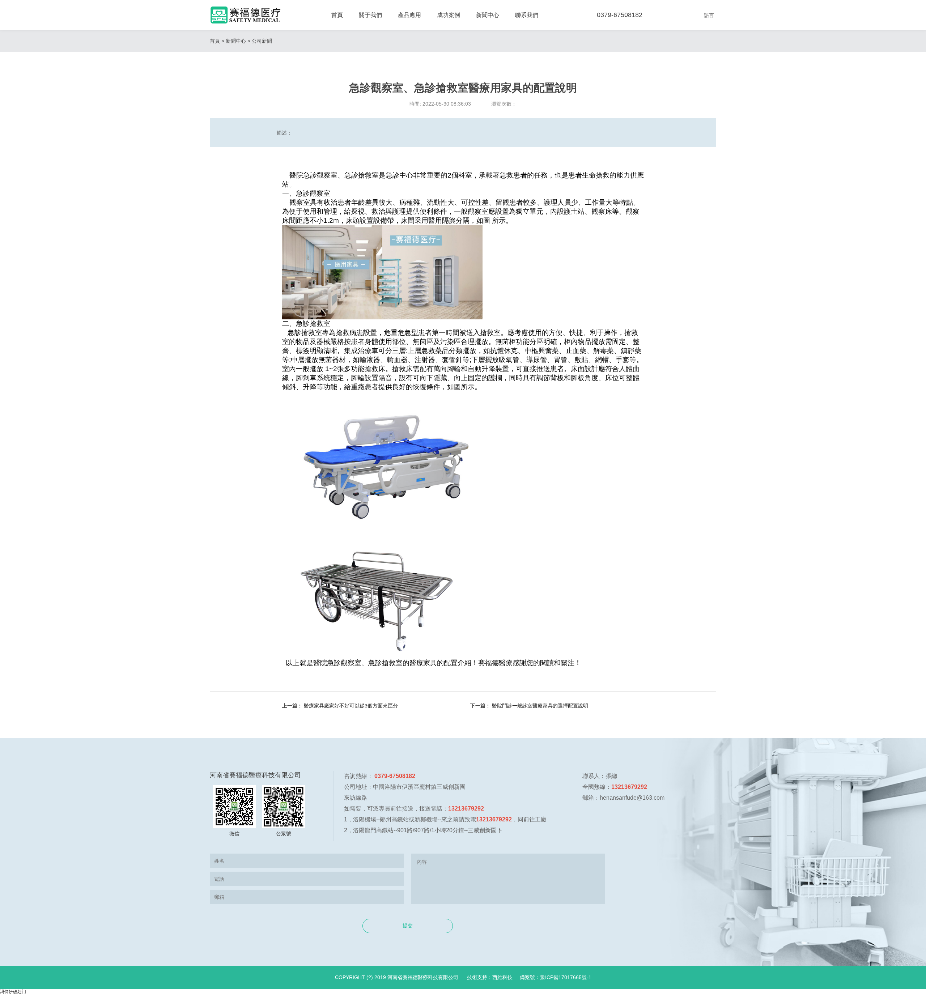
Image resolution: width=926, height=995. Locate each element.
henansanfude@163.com (632, 798)
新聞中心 (487, 15)
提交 (408, 925)
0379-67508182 (619, 14)
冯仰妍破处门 (13, 991)
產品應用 (409, 15)
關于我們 (370, 15)
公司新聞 (262, 41)
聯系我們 (526, 15)
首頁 (337, 15)
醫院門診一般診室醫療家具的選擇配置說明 (540, 706)
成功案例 (448, 15)
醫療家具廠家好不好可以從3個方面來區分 (351, 706)
